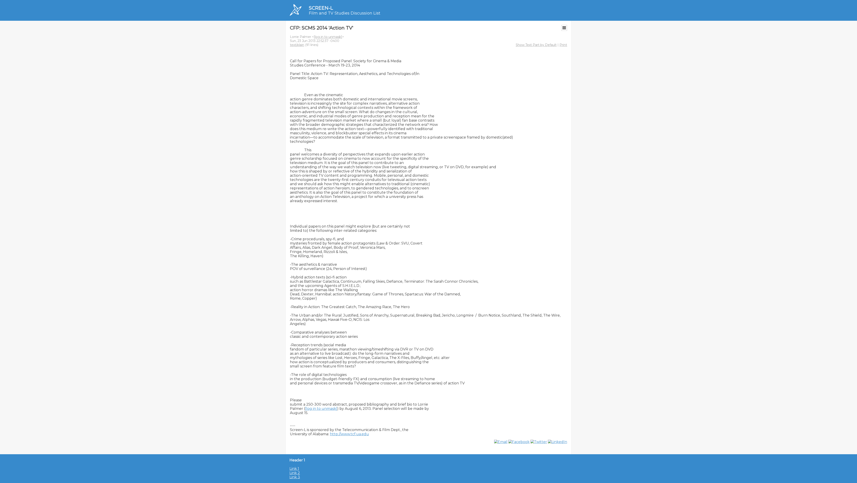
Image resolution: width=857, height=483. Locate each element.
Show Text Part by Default (536, 45)
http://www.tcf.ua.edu (349, 434)
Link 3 (294, 477)
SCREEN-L (321, 8)
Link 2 (294, 473)
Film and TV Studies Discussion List (344, 13)
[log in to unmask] (328, 37)
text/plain (297, 45)
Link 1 (294, 468)
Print (563, 45)
